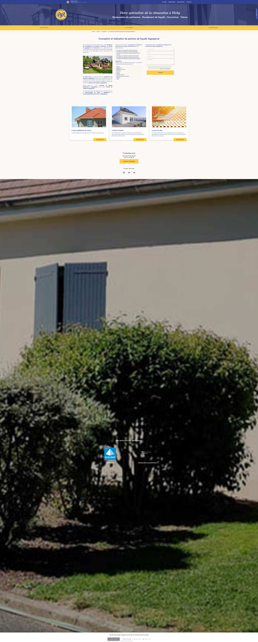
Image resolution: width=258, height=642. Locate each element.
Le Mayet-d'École (120, 74)
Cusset (118, 72)
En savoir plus (100, 139)
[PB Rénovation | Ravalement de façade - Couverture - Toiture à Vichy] (68, 2)
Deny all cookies (127, 639)
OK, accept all (114, 639)
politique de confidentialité (165, 68)
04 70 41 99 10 (129, 27)
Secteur (98, 31)
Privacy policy (147, 639)
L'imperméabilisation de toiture (81, 130)
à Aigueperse (105, 92)
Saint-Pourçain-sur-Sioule (122, 76)
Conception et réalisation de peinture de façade (127, 55)
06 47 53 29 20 (44, 27)
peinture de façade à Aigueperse (98, 83)
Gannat (118, 73)
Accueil (164, 2)
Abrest (117, 66)
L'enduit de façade (118, 130)
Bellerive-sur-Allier (120, 69)
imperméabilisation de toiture (91, 94)
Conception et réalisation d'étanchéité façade (127, 51)
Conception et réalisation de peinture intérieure (127, 57)
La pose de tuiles (157, 130)
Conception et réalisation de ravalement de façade (128, 58)
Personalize (138, 639)
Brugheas (118, 70)
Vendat (118, 77)
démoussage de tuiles (93, 92)
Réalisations (180, 2)
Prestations (171, 2)
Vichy (117, 79)
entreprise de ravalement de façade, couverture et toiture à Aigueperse (97, 46)
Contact (189, 2)
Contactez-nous (213, 27)
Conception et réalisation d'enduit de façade (126, 50)
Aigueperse (104, 31)
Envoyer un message (129, 161)
